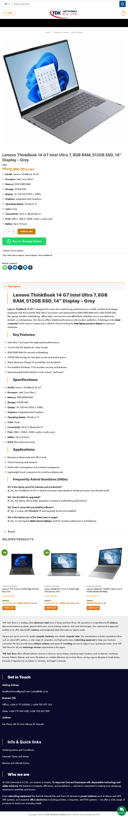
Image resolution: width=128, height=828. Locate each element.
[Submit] (122, 4)
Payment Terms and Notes (15, 756)
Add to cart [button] (8, 608)
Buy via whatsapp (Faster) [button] (26, 241)
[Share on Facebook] (10, 267)
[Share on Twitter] (15, 267)
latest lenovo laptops (15, 255)
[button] (8, 13)
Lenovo (13, 263)
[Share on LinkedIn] (25, 267)
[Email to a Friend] (20, 267)
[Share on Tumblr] (30, 267)
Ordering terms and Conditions (18, 750)
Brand (11, 531)
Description (14, 286)
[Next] (125, 580)
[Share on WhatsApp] (4, 267)
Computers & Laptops (61, 32)
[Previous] (2, 580)
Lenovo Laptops (76, 32)
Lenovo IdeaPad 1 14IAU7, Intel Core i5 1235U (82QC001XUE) (104, 590)
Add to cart (26, 231)
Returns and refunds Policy (15, 763)
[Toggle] (5, 286)
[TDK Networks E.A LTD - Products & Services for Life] (64, 13)
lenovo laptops (31, 255)
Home (48, 32)
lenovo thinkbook (45, 255)
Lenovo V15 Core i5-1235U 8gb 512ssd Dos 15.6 (20, 590)
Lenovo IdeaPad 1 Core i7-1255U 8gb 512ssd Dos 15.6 (61, 590)
